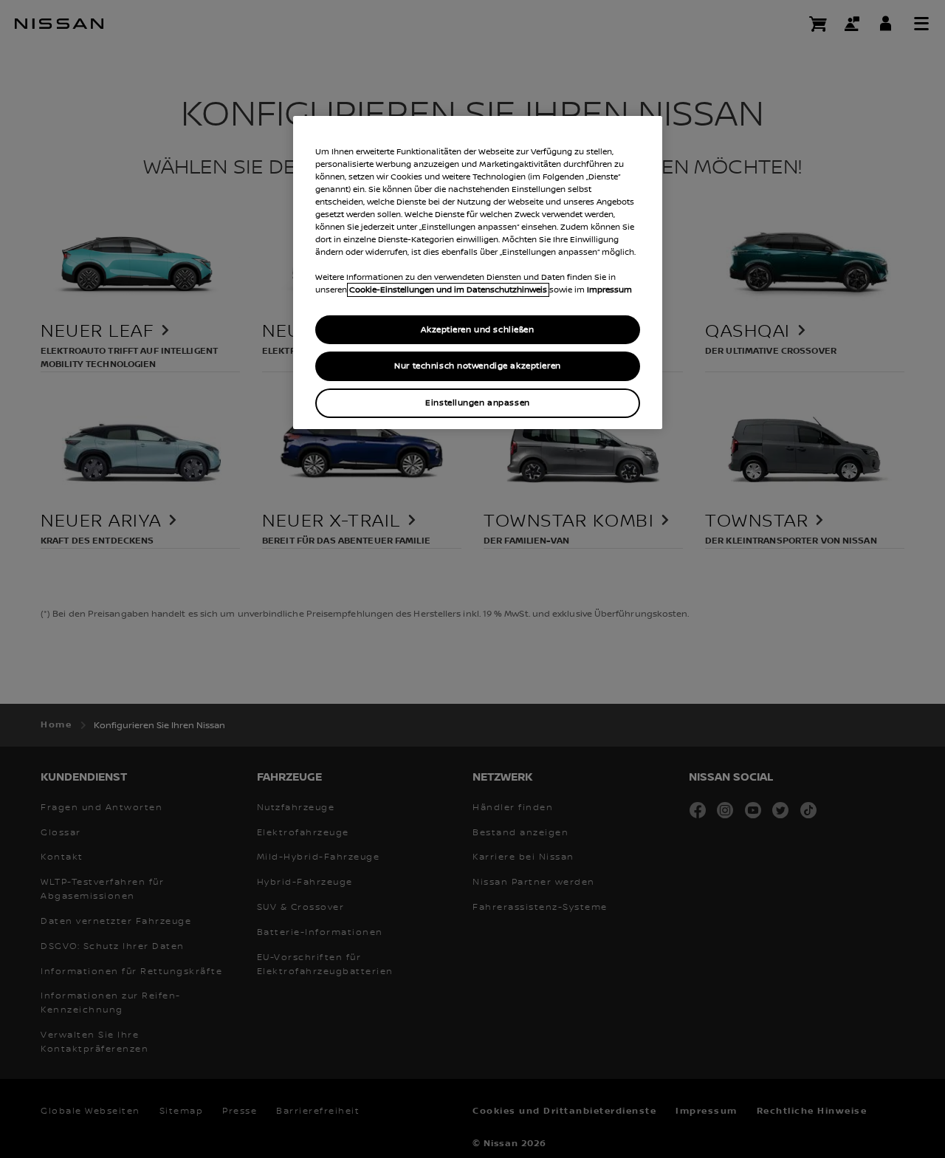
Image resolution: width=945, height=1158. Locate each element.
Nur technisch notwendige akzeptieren (477, 366)
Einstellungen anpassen (477, 403)
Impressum (609, 290)
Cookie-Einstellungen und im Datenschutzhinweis (448, 290)
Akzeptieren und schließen (477, 330)
